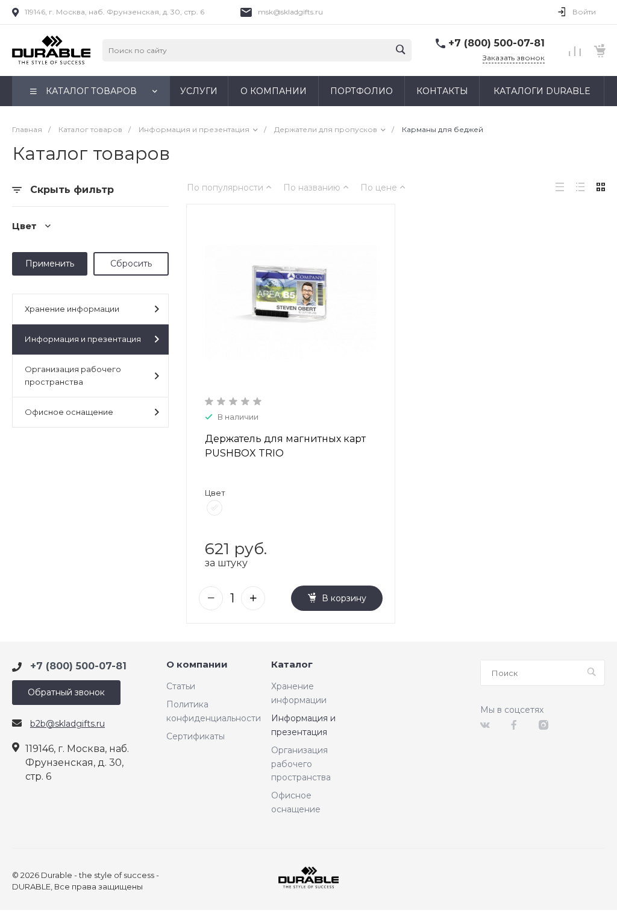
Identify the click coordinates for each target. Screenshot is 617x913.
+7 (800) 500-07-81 (496, 43)
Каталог (292, 665)
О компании (197, 665)
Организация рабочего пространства (73, 375)
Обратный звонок (66, 692)
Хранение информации (72, 309)
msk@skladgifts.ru (290, 11)
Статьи (180, 686)
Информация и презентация (83, 339)
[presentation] (197, 302)
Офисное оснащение (69, 412)
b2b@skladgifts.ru (67, 723)
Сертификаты (195, 736)
